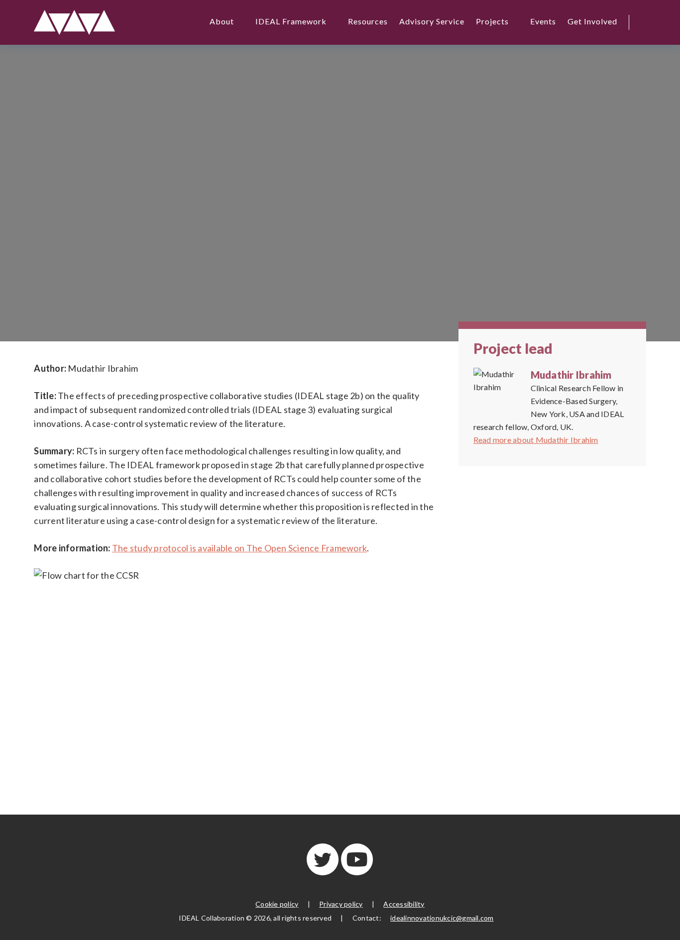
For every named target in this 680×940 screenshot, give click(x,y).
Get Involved (592, 21)
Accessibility (403, 904)
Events (543, 21)
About (222, 21)
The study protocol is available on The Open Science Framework (239, 547)
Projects (492, 21)
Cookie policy (276, 904)
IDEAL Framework (291, 21)
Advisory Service (431, 21)
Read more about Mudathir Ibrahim (535, 439)
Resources (368, 21)
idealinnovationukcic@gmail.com (442, 918)
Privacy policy (341, 904)
